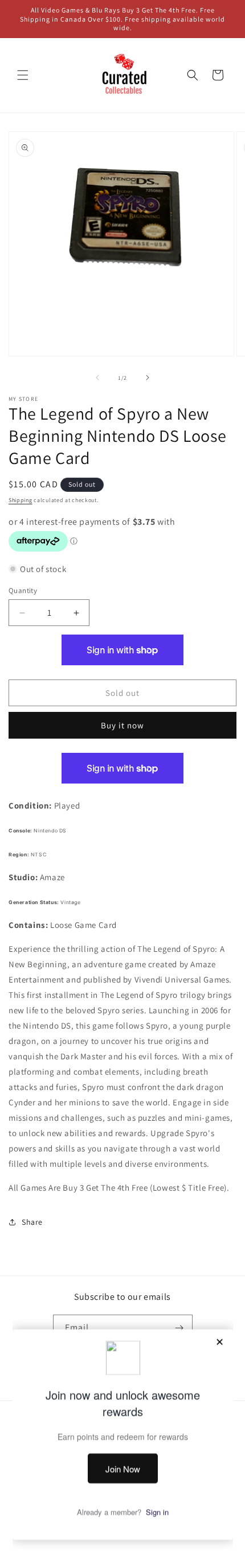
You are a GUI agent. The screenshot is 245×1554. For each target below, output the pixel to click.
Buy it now (122, 725)
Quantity (23, 590)
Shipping (20, 500)
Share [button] (32, 1222)
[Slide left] (97, 377)
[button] (22, 75)
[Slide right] (147, 377)
